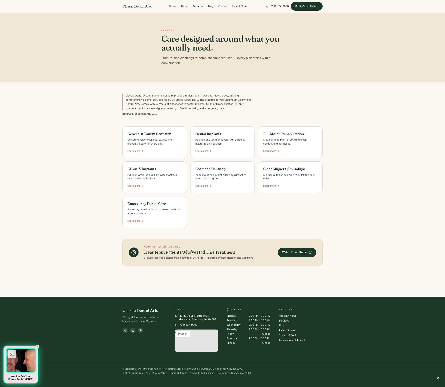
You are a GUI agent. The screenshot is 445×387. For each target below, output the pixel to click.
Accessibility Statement (292, 340)
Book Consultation (306, 6)
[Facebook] (125, 330)
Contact (222, 6)
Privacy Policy (159, 373)
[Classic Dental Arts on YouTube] (140, 330)
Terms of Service (178, 373)
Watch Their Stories (295, 252)
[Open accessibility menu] (438, 378)
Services (197, 6)
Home (172, 6)
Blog (210, 6)
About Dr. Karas (287, 315)
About (184, 6)
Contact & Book (288, 335)
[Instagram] (133, 330)
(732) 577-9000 (279, 6)
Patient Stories (240, 6)
